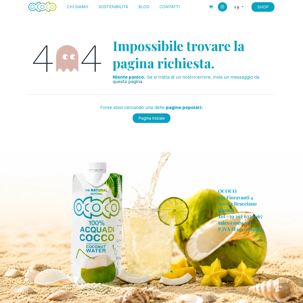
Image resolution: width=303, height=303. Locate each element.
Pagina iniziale (151, 118)
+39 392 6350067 (244, 216)
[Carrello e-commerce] (211, 7)
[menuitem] (77, 7)
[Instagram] (222, 7)
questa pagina (127, 81)
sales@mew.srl (234, 222)
